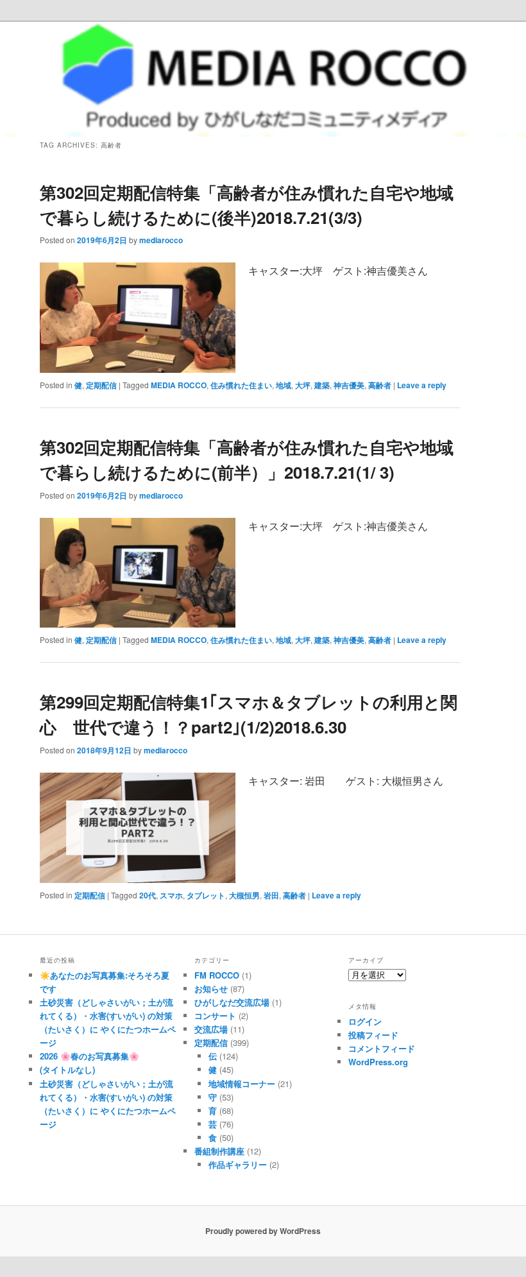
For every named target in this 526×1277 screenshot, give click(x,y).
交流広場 (211, 1029)
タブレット (206, 895)
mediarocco (161, 240)
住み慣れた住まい (241, 385)
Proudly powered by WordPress (263, 1231)
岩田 (271, 895)
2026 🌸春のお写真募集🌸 (89, 1056)
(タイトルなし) (67, 1069)
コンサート (215, 1015)
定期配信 (101, 385)
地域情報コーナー (241, 1083)
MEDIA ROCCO (179, 385)
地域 (283, 385)
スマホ (171, 895)
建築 (322, 385)
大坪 (302, 385)
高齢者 (379, 385)
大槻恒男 (244, 895)
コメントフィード (381, 1048)
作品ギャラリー (237, 1164)
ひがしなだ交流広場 (231, 1002)
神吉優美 (349, 385)
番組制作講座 (219, 1151)
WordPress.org (378, 1062)
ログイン (365, 1021)
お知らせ (211, 988)
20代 (147, 895)
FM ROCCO (216, 975)
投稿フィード (373, 1035)
